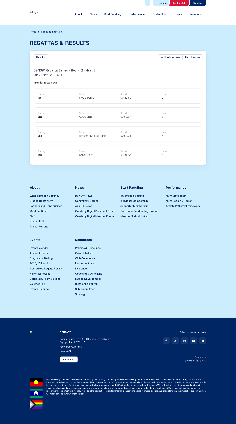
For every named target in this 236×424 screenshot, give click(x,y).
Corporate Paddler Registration (139, 211)
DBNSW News (83, 195)
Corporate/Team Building (45, 278)
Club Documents (85, 258)
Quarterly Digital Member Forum (94, 216)
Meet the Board (39, 211)
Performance (137, 14)
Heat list (41, 57)
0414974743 (66, 351)
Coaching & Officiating (88, 273)
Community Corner (86, 200)
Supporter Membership (134, 206)
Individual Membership (134, 200)
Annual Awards (39, 253)
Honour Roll (37, 221)
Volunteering (37, 283)
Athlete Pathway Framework (183, 206)
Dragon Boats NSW (41, 200)
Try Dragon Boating (132, 195)
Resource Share (84, 263)
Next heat (190, 57)
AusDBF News (83, 206)
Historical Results (40, 273)
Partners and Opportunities (46, 206)
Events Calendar (40, 289)
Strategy (80, 294)
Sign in (163, 3)
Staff (32, 216)
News (93, 14)
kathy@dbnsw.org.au (71, 346)
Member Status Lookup (134, 216)
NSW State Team (176, 195)
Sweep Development (88, 278)
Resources (196, 14)
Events (178, 14)
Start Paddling (112, 14)
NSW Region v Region (179, 200)
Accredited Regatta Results (46, 268)
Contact (197, 3)
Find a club (179, 3)
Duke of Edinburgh (86, 283)
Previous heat (172, 57)
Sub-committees (85, 289)
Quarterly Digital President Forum (95, 211)
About (78, 14)
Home (33, 31)
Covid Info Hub (84, 253)
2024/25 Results (40, 263)
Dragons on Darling (41, 258)
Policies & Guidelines (88, 248)
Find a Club (159, 14)
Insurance (81, 268)
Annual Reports (39, 226)
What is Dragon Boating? (44, 195)
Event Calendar (39, 248)
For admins (69, 359)
